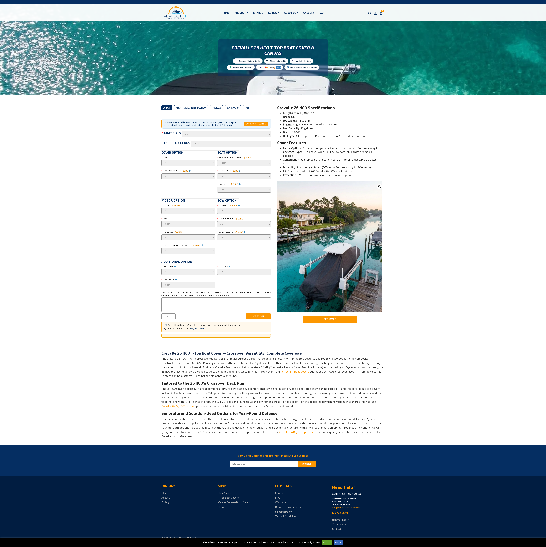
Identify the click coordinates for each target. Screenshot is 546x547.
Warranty (280, 502)
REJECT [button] (338, 542)
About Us (290, 12)
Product (240, 12)
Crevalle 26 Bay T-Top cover (178, 406)
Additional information (191, 107)
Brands (258, 12)
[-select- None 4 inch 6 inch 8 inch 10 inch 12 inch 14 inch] (244, 272)
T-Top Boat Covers (228, 497)
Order (166, 107)
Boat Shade (224, 492)
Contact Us (281, 492)
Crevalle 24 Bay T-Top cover (296, 432)
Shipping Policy (283, 511)
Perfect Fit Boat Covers (295, 371)
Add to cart (258, 316)
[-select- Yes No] (188, 251)
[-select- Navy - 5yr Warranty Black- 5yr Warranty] (231, 144)
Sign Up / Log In (340, 519)
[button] (379, 186)
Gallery (308, 12)
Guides (272, 12)
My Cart (336, 529)
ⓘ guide (247, 157)
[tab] (166, 107)
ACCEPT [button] (326, 542)
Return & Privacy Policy (288, 506)
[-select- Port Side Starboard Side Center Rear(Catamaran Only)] (188, 176)
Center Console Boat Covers (234, 502)
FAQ (321, 12)
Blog (164, 492)
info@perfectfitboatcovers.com (346, 507)
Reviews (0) (233, 107)
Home (225, 12)
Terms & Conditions (286, 516)
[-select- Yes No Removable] (244, 224)
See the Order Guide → (256, 124)
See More (330, 319)
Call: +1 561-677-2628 (346, 493)
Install (216, 107)
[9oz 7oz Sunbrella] (226, 134)
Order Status (339, 524)
